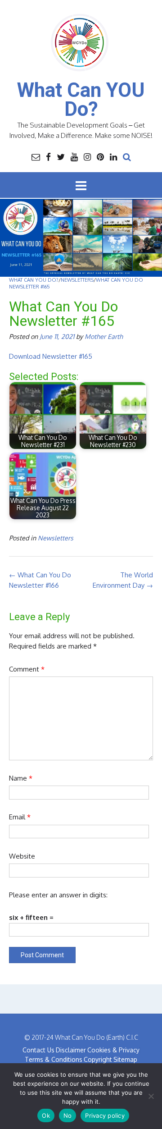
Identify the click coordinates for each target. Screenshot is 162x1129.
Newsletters (55, 538)
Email (20, 817)
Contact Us (38, 1050)
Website (22, 856)
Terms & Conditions (53, 1059)
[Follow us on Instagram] (87, 156)
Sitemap (125, 1059)
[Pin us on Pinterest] (100, 156)
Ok (46, 1115)
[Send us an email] (36, 156)
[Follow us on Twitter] (61, 156)
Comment (27, 669)
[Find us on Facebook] (48, 156)
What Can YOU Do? (81, 99)
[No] (150, 1096)
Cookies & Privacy (113, 1050)
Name (20, 778)
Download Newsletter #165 (50, 356)
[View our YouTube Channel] (74, 156)
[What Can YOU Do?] (81, 43)
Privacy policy (105, 1115)
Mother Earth (104, 336)
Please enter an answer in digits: (58, 895)
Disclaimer (71, 1050)
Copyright (98, 1059)
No (67, 1115)
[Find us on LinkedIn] (113, 156)
